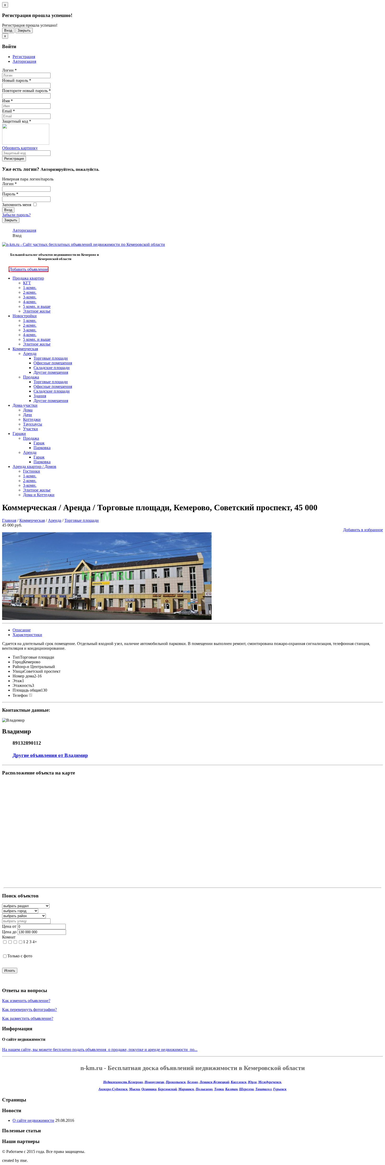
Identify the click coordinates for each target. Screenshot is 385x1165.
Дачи (27, 414)
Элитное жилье (37, 311)
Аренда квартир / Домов (34, 466)
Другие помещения (51, 372)
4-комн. (29, 301)
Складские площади (52, 367)
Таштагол (263, 1089)
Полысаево (204, 1089)
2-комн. (29, 292)
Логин (9, 70)
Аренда (29, 353)
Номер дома (23, 676)
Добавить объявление (28, 269)
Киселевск (238, 1082)
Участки (30, 429)
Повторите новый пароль (26, 90)
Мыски (134, 1089)
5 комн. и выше (37, 306)
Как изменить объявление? (26, 1000)
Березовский (167, 1089)
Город (18, 662)
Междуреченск (269, 1082)
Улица (18, 671)
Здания (40, 396)
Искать (9, 970)
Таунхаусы (32, 424)
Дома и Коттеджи (38, 495)
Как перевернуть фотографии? (29, 1009)
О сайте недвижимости (33, 1120)
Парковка (42, 447)
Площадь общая (27, 690)
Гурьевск (280, 1089)
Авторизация (24, 61)
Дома (27, 410)
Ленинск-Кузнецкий (214, 1082)
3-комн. (29, 297)
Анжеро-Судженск (113, 1089)
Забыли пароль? (16, 215)
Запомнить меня (17, 204)
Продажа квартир (28, 278)
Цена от (9, 926)
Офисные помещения (53, 363)
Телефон (20, 695)
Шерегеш (246, 1089)
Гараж (39, 443)
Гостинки (31, 471)
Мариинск (186, 1089)
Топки (219, 1089)
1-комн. (29, 287)
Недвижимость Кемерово (123, 1082)
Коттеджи (32, 419)
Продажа (31, 377)
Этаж (17, 680)
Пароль (10, 194)
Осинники (148, 1089)
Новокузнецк (154, 1082)
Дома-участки (25, 405)
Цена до (9, 932)
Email (8, 111)
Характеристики (27, 634)
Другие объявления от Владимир (50, 755)
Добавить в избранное (363, 530)
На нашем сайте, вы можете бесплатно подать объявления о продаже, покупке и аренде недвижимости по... (99, 1049)
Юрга (252, 1082)
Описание (22, 630)
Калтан (231, 1089)
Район (18, 666)
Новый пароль (16, 80)
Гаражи (19, 433)
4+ (34, 942)
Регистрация (24, 56)
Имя (7, 101)
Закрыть (24, 30)
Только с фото (19, 956)
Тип (16, 657)
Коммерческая (25, 349)
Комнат (8, 937)
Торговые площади (51, 358)
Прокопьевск (176, 1082)
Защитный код (16, 121)
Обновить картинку (20, 148)
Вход (8, 30)
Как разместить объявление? (27, 1018)
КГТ (27, 283)
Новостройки (25, 316)
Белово (192, 1082)
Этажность (22, 685)
